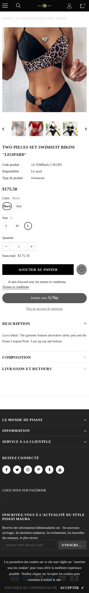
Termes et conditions (15, 287)
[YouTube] (60, 470)
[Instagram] (28, 470)
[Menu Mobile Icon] (5, 5)
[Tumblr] (49, 470)
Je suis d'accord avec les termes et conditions (37, 282)
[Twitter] (17, 470)
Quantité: (8, 238)
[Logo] (44, 5)
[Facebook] (6, 470)
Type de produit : (13, 178)
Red (18, 206)
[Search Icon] (18, 5)
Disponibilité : (11, 171)
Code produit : (11, 164)
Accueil (6, 18)
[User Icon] (69, 5)
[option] (44, 69)
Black (7, 206)
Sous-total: (9, 256)
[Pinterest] (38, 470)
